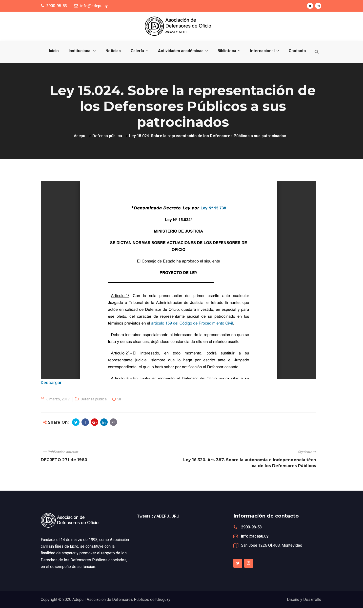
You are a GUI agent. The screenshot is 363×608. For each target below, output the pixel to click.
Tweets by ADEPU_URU (158, 516)
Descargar (51, 382)
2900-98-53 (251, 527)
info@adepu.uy (254, 536)
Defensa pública (94, 399)
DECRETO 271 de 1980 (64, 459)
